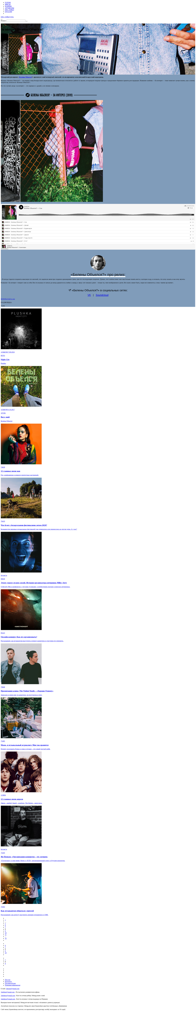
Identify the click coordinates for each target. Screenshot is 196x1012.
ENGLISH (8, 12)
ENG (12, 17)
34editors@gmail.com (8, 995)
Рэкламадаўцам (10, 983)
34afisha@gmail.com (7, 992)
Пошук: (3, 21)
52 (6, 938)
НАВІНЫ (8, 6)
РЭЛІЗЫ (8, 2)
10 (6, 933)
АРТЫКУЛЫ (9, 8)
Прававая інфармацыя (12, 985)
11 (5, 935)
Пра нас (7, 980)
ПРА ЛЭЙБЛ (9, 10)
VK (89, 295)
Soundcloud (102, 295)
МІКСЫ (8, 4)
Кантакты (8, 981)
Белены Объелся (25, 77)
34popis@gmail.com (12, 989)
